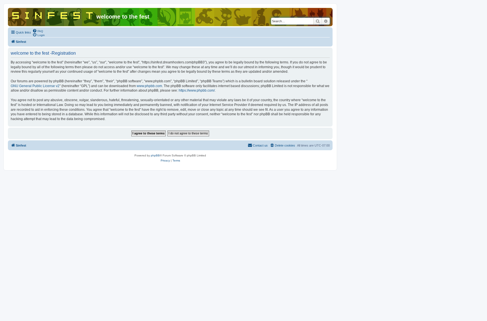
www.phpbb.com (149, 86)
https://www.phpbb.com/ (197, 90)
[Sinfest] (52, 14)
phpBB (155, 155)
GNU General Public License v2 (35, 86)
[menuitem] (37, 31)
